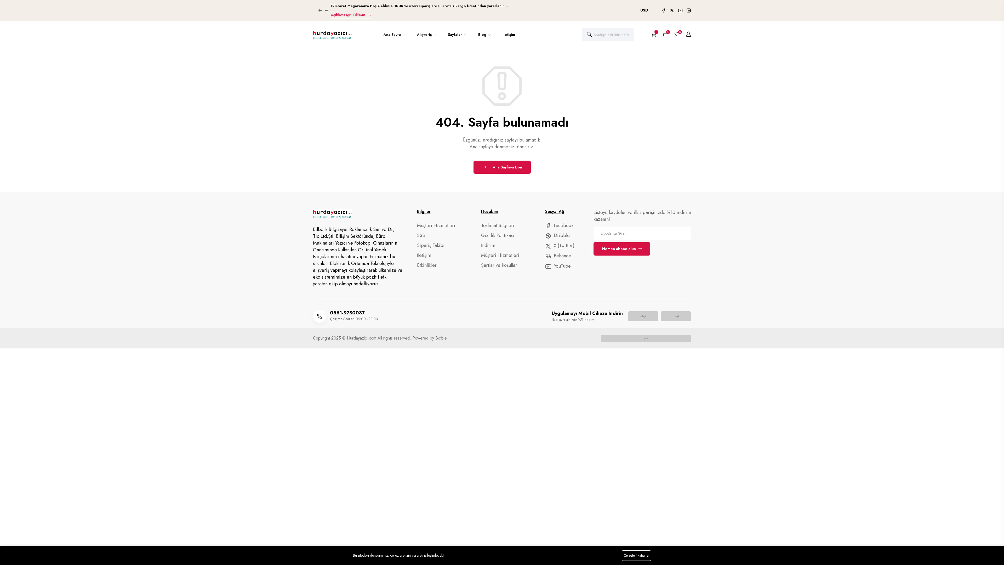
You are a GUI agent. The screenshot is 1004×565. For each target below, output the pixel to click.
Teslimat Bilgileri (497, 225)
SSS (421, 235)
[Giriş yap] (688, 34)
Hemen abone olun (619, 248)
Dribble (561, 235)
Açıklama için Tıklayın (348, 14)
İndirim (488, 245)
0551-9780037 (347, 312)
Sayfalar (455, 34)
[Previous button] (326, 10)
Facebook (562, 225)
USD (644, 10)
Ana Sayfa (393, 34)
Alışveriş (425, 34)
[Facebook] (664, 10)
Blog (482, 34)
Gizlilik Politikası (497, 235)
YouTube (561, 266)
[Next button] (320, 10)
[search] (589, 34)
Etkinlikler (427, 265)
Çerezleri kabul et (636, 555)
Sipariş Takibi (430, 245)
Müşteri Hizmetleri (436, 225)
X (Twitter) (563, 245)
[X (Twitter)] (672, 10)
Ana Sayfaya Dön (507, 167)
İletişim (509, 34)
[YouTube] (681, 10)
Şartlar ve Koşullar (499, 265)
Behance (561, 255)
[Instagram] (688, 10)
